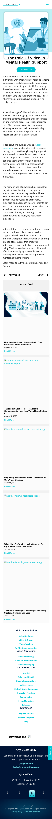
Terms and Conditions (32, 811)
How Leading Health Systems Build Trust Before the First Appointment (23, 343)
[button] (47, 4)
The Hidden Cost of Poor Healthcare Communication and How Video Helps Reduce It (25, 411)
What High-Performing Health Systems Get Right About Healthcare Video (24, 545)
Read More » (9, 351)
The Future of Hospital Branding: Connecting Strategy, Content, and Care (25, 611)
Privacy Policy (17, 811)
